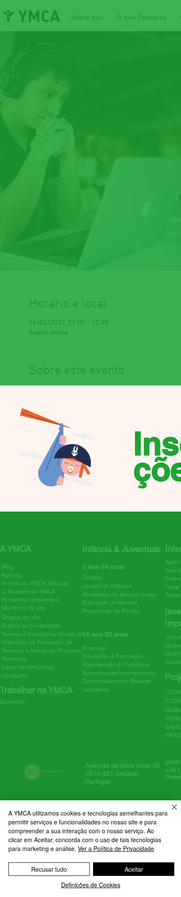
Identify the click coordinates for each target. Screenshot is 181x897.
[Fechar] (169, 812)
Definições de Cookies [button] (90, 885)
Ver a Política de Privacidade (116, 848)
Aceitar (134, 869)
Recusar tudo (49, 869)
